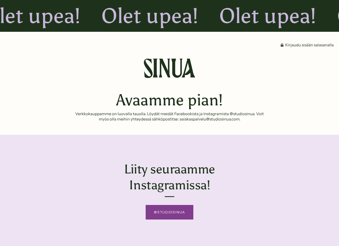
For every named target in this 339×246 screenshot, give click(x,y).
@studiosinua (169, 212)
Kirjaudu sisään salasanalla (309, 44)
